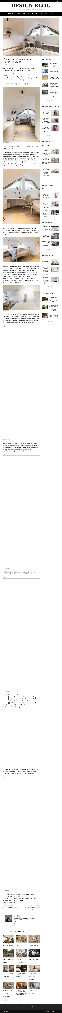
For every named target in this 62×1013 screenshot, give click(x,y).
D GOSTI (39, 14)
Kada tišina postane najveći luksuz (33, 945)
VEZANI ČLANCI (8, 931)
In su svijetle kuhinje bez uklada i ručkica (20, 945)
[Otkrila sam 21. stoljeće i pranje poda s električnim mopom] (45, 307)
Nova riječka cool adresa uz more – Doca (8, 945)
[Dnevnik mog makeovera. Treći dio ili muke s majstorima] (55, 279)
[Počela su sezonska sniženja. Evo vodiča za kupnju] (45, 299)
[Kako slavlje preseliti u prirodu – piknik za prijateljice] (21, 953)
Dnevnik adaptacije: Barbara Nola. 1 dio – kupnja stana (46, 196)
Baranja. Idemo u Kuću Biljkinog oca (54, 65)
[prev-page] (4, 1000)
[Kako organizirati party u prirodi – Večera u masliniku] (8, 953)
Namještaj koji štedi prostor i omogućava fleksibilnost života (33, 993)
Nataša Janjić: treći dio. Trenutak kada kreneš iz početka (46, 128)
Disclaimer (53, 1011)
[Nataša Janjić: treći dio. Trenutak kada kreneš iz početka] (55, 128)
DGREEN (45, 14)
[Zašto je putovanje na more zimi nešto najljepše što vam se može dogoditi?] (45, 92)
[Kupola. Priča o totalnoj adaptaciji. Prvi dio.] (55, 228)
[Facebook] (55, 1)
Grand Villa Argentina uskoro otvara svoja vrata (34, 959)
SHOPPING (31, 14)
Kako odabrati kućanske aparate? (10, 908)
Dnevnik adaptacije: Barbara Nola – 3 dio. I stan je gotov (46, 213)
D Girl (4, 1)
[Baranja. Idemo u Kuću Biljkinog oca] (45, 65)
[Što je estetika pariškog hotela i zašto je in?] (21, 968)
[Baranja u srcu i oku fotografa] (45, 71)
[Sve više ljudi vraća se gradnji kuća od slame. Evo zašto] (45, 77)
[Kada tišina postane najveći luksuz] (34, 939)
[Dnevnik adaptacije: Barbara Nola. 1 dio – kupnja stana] (55, 195)
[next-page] (6, 1000)
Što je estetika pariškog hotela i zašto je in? (21, 975)
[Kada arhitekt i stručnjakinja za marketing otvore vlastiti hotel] (21, 985)
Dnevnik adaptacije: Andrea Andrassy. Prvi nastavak (46, 152)
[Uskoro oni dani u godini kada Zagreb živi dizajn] (8, 968)
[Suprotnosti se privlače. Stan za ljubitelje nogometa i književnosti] (8, 985)
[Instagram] (58, 1)
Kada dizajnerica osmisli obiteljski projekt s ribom (32, 908)
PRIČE (18, 14)
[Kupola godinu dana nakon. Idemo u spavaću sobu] (55, 243)
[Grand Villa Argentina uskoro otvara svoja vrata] (34, 953)
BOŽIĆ (52, 14)
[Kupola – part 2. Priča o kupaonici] (55, 236)
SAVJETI (24, 14)
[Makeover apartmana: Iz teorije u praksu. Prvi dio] (55, 262)
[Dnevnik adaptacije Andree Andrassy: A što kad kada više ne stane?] (55, 160)
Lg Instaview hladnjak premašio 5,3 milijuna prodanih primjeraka (34, 976)
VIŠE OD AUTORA (20, 931)
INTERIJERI (11, 14)
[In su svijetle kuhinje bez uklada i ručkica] (21, 939)
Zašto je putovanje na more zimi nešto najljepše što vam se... (54, 93)
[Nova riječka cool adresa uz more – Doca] (8, 939)
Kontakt (9, 1)
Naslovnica (6, 17)
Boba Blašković (18, 916)
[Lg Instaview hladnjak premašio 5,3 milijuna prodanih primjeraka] (34, 968)
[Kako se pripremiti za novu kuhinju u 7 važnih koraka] (45, 315)
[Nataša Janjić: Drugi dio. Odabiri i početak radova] (55, 120)
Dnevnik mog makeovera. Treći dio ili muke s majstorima (46, 280)
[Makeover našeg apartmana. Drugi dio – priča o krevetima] (55, 269)
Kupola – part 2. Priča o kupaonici (46, 235)
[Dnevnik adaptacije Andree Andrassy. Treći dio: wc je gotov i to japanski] (55, 170)
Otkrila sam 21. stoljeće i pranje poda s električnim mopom (54, 308)
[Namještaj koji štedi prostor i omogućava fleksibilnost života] (34, 985)
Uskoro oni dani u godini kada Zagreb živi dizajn (8, 975)
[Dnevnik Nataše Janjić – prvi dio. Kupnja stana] (55, 113)
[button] (57, 14)
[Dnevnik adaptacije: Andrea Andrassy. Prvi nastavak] (55, 151)
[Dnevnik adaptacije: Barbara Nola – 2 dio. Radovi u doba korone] (55, 204)
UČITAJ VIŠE (49, 100)
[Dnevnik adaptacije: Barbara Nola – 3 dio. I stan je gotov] (55, 212)
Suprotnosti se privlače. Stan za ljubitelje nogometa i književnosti (8, 993)
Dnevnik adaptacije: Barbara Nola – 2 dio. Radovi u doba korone (46, 204)
